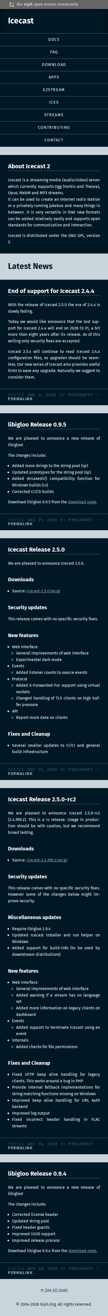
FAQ (54, 52)
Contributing (54, 128)
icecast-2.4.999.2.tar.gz (47, 860)
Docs (54, 39)
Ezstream (54, 90)
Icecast (21, 21)
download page (82, 502)
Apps (54, 77)
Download (54, 65)
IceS (54, 102)
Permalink (20, 399)
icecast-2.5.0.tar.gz (43, 591)
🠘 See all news (54, 1290)
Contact (53, 140)
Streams (54, 115)
